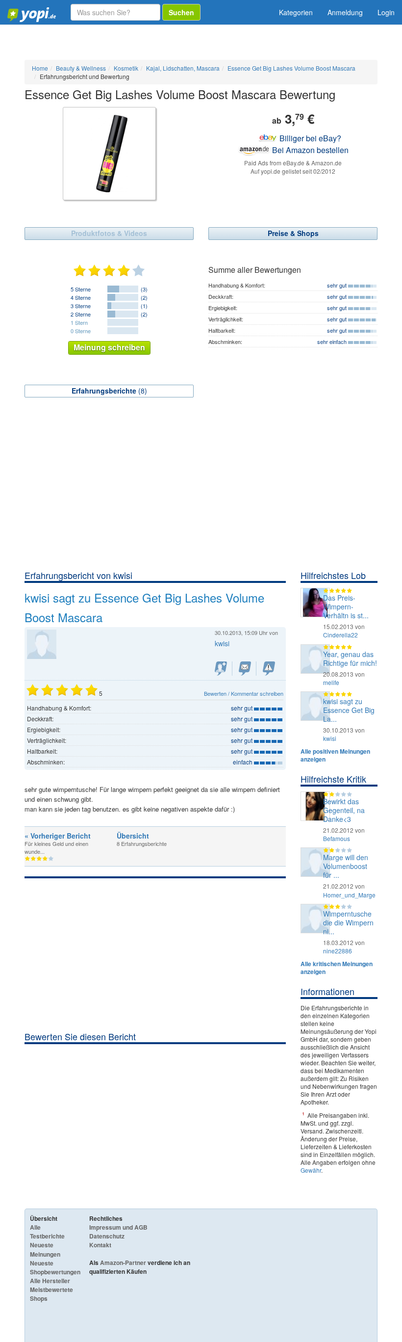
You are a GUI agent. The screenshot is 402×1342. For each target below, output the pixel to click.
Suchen (181, 12)
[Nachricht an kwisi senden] (245, 668)
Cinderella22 (340, 635)
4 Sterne (81, 297)
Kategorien (296, 12)
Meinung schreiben (109, 347)
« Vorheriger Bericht (58, 836)
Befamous (336, 838)
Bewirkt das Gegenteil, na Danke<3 (344, 810)
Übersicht (133, 836)
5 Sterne (81, 289)
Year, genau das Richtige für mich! (350, 658)
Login (386, 12)
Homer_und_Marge (349, 895)
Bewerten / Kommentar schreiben (243, 693)
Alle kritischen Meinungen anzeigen (337, 967)
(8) (109, 390)
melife (331, 682)
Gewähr (311, 1170)
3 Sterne (81, 305)
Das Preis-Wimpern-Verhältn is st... (346, 606)
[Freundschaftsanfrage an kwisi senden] (221, 668)
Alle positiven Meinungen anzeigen (335, 755)
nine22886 (337, 951)
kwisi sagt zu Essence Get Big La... (349, 710)
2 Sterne (81, 314)
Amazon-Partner (123, 1262)
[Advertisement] (201, 495)
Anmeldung (345, 12)
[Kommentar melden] (269, 668)
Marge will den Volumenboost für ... (345, 866)
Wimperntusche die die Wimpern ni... (348, 922)
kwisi (329, 738)
